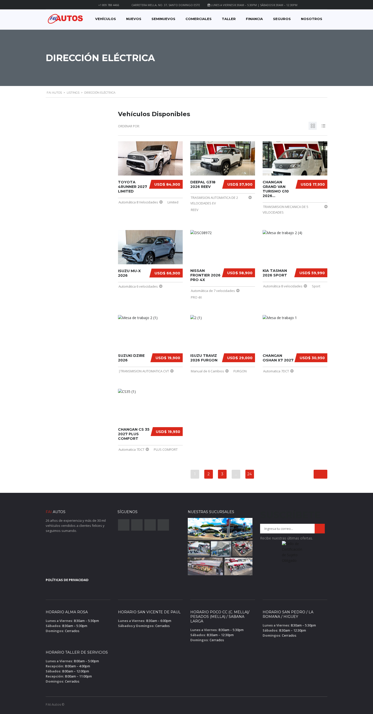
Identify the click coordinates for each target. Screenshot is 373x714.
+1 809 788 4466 (108, 5)
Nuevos (133, 19)
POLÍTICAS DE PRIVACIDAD (67, 580)
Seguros (282, 19)
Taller (229, 19)
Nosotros (311, 19)
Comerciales (198, 19)
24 (249, 474)
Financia (254, 19)
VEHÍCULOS (105, 19)
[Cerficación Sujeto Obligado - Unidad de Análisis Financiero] (292, 553)
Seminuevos (163, 19)
